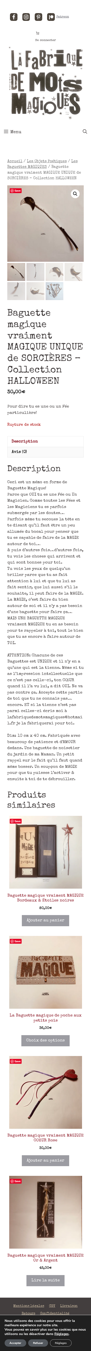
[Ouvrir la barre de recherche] (85, 132)
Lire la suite (45, 1280)
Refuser (38, 1343)
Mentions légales (28, 1306)
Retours (28, 1313)
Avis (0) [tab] (19, 452)
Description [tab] (25, 442)
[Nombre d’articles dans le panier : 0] (37, 33)
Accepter (15, 1343)
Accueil (14, 162)
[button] (75, 193)
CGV (52, 1306)
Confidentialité (54, 1313)
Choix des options (45, 1041)
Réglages (61, 1334)
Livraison (69, 1306)
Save (18, 190)
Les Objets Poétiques (47, 162)
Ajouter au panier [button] (45, 920)
